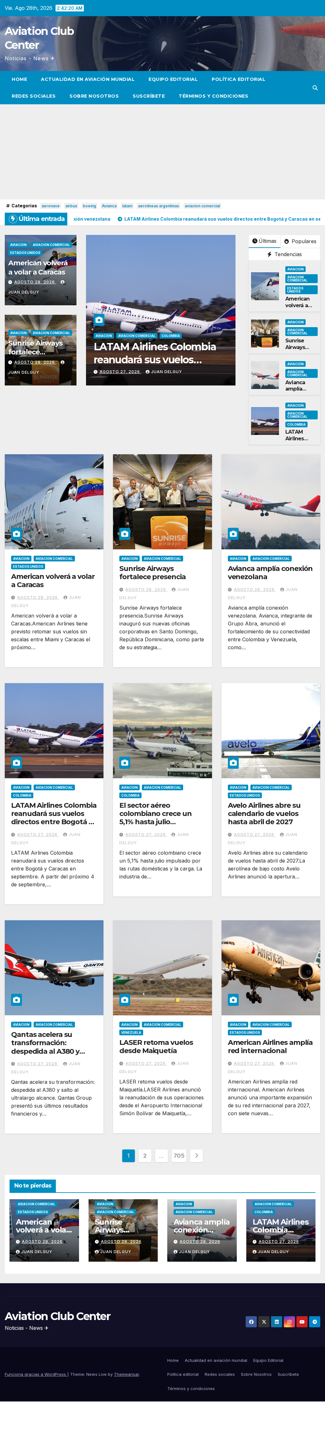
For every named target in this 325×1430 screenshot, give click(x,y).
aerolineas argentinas (158, 206)
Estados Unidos (25, 253)
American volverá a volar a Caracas (37, 267)
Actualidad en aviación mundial (88, 79)
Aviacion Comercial (51, 245)
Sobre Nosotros (94, 96)
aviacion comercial (202, 206)
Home (19, 79)
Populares (303, 241)
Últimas (267, 241)
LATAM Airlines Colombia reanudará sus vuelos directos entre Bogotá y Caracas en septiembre (53, 818)
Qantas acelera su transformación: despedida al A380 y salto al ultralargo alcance (45, 1051)
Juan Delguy (166, 371)
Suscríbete (149, 96)
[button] (315, 88)
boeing (89, 206)
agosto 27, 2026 (120, 371)
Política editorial (238, 79)
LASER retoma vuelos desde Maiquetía (156, 1046)
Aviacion (18, 245)
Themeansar (126, 1374)
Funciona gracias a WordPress (36, 1374)
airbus (71, 206)
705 (179, 1155)
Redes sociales (34, 96)
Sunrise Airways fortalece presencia (35, 352)
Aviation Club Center (57, 1316)
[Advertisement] (162, 151)
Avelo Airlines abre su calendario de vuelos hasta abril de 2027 (264, 813)
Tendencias (287, 254)
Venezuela (131, 1032)
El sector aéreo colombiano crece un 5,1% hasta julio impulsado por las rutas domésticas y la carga (159, 822)
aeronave (51, 206)
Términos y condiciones (213, 96)
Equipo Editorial (173, 79)
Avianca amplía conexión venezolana (300, 392)
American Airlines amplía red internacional (270, 1046)
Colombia (171, 336)
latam (127, 206)
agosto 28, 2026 (35, 282)
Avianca (109, 206)
